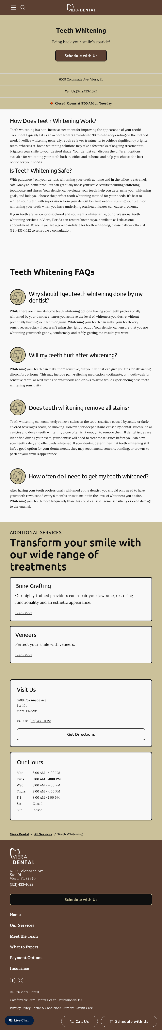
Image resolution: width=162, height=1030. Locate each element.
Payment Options (26, 957)
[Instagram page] (20, 980)
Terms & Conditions (46, 1008)
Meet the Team (24, 936)
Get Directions (81, 734)
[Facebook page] (12, 980)
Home (15, 914)
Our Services (22, 925)
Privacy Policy (20, 1008)
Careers (68, 1008)
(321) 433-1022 (86, 91)
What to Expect (24, 946)
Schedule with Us (81, 55)
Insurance (19, 968)
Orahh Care (84, 1008)
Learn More (23, 613)
